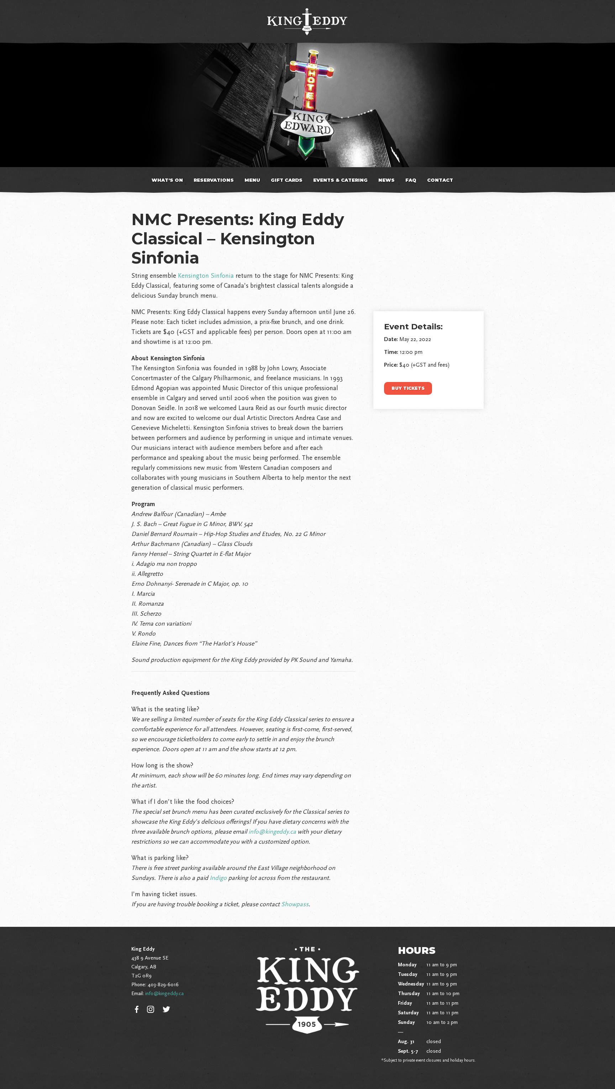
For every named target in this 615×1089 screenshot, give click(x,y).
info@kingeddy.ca (272, 831)
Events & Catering (340, 180)
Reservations (214, 180)
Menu (252, 180)
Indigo (218, 878)
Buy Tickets (408, 388)
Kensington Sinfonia (206, 276)
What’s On (167, 180)
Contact (440, 180)
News (386, 180)
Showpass (295, 904)
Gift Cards (287, 180)
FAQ (410, 180)
